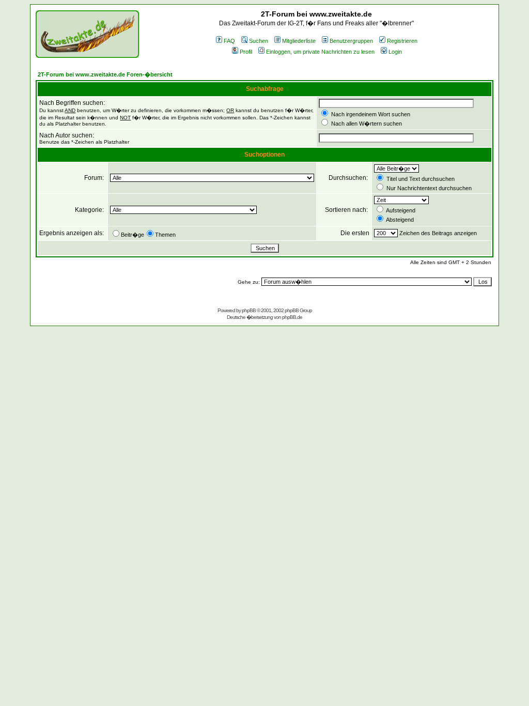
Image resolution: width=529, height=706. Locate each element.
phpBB (249, 310)
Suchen (258, 41)
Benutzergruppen (351, 41)
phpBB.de (292, 317)
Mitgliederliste (299, 41)
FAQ (229, 41)
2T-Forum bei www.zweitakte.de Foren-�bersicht (105, 74)
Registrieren (402, 41)
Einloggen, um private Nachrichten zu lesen (320, 52)
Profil (246, 52)
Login (395, 52)
